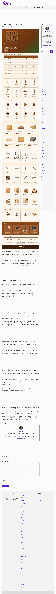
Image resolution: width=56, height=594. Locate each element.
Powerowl (42, 156)
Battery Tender (43, 94)
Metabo (42, 142)
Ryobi (42, 161)
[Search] (51, 51)
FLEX (42, 113)
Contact (43, 7)
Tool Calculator (43, 170)
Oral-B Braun (43, 148)
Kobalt (38, 7)
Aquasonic (43, 91)
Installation (43, 128)
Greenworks (43, 116)
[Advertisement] (28, 15)
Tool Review (43, 175)
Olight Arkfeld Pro (44, 147)
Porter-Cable (43, 154)
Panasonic (43, 151)
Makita (26, 7)
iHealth (42, 125)
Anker (42, 88)
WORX (42, 179)
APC (42, 89)
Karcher (42, 131)
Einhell (42, 109)
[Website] (24, 438)
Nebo (42, 145)
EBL (42, 108)
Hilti (35, 7)
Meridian (42, 140)
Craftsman (43, 103)
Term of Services (39, 500)
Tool (42, 168)
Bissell (42, 97)
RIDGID (42, 159)
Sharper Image (43, 162)
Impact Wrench (43, 126)
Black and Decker (44, 98)
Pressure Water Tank (44, 158)
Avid (42, 92)
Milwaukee (21, 7)
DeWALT (16, 7)
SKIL (42, 164)
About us (38, 495)
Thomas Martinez (10, 26)
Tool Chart (5, 456)
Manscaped (43, 139)
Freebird (42, 114)
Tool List (42, 173)
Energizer (42, 111)
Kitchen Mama (43, 133)
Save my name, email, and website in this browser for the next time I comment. (18, 482)
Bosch (31, 7)
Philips (42, 153)
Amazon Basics (43, 86)
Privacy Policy (39, 498)
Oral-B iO (42, 150)
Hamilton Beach (43, 117)
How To (42, 123)
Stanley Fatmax (43, 165)
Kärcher (42, 130)
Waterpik (42, 178)
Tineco (42, 167)
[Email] (23, 438)
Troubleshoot (10, 7)
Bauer (42, 95)
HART (42, 119)
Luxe (42, 136)
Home (4, 7)
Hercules (42, 120)
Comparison (43, 102)
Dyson (42, 106)
